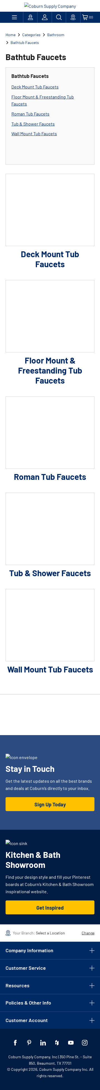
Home (11, 34)
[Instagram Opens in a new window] (85, 1042)
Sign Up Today (50, 804)
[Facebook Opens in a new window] (15, 1042)
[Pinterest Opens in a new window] (29, 1042)
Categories (31, 34)
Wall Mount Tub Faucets (34, 133)
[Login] (44, 17)
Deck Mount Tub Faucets (35, 86)
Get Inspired (50, 908)
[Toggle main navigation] (14, 17)
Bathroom (55, 34)
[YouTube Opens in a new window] (71, 1042)
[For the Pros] (30, 17)
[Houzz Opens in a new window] (57, 1042)
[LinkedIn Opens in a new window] (43, 1042)
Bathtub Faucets (25, 42)
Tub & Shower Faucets (33, 123)
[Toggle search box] (59, 17)
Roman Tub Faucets (30, 113)
